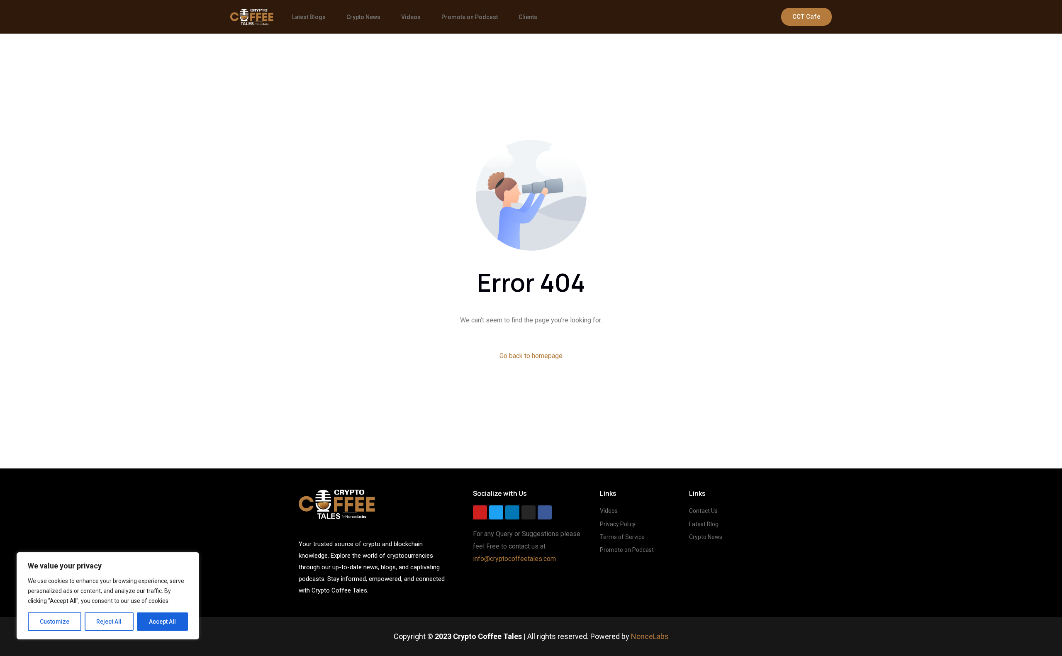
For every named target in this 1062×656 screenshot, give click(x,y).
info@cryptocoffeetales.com (514, 559)
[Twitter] (496, 512)
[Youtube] (480, 512)
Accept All (162, 621)
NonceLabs (650, 636)
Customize (54, 621)
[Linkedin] (512, 512)
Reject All (109, 621)
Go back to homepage (531, 356)
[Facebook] (545, 512)
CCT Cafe (806, 16)
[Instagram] (528, 512)
